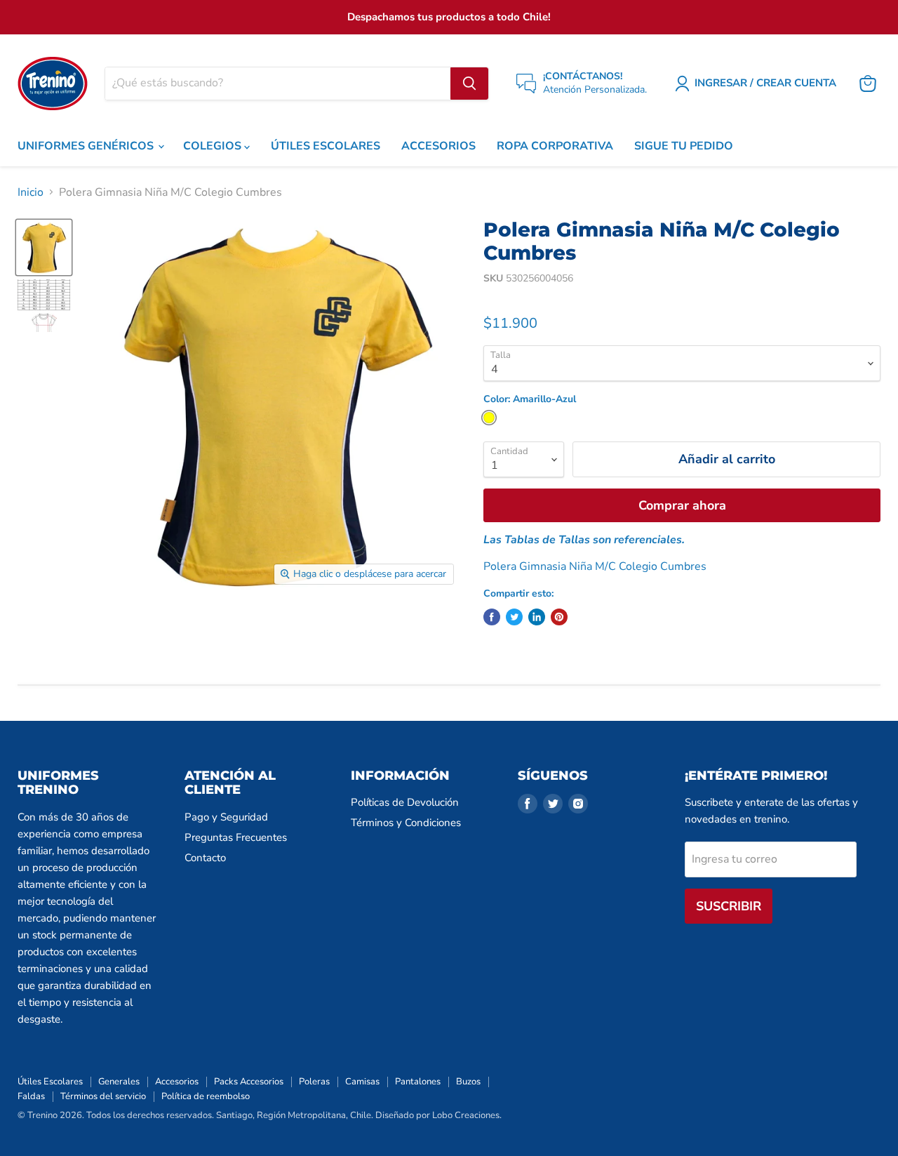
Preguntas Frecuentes (236, 837)
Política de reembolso (205, 1096)
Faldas (31, 1096)
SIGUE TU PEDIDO (683, 146)
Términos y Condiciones (406, 823)
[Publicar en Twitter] (514, 617)
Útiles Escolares (50, 1081)
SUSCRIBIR (728, 906)
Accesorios (177, 1081)
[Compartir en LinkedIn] (536, 617)
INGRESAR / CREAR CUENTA (765, 83)
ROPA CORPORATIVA (555, 146)
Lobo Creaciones (466, 1115)
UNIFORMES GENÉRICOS (87, 146)
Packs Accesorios (248, 1081)
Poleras (314, 1081)
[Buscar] (469, 83)
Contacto (205, 858)
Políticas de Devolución (405, 802)
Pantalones (418, 1081)
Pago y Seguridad (226, 817)
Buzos (468, 1081)
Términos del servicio (103, 1096)
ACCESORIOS (438, 146)
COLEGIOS (213, 146)
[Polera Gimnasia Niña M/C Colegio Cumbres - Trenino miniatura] (44, 247)
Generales (119, 1081)
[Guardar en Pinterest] (559, 617)
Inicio (30, 192)
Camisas (362, 1081)
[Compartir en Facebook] (491, 617)
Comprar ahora (682, 505)
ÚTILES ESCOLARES (325, 146)
